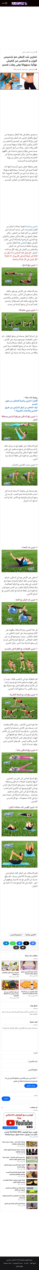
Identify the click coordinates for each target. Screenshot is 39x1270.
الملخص (23, 243)
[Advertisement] (19, 28)
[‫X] (26, 943)
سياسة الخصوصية (18, 1263)
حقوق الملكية (19, 1266)
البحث (35, 1095)
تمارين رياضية (31, 226)
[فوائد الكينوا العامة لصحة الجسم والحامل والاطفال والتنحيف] (31, 1174)
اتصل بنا (26, 1263)
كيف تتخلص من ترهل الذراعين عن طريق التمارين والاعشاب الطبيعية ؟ (21, 409)
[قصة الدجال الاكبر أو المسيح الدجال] (31, 1206)
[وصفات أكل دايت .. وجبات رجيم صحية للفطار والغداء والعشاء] (31, 1144)
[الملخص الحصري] (20, 3)
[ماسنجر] (19, 943)
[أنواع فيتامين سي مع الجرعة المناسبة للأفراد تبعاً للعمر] (28, 985)
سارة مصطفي (32, 69)
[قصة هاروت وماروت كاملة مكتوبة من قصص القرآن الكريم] (31, 1182)
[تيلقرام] (6, 943)
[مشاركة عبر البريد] (23, 947)
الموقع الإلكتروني (32, 1070)
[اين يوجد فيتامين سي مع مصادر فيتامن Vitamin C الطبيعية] (10, 985)
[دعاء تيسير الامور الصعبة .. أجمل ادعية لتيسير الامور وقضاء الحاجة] (31, 1159)
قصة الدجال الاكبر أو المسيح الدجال (14, 1203)
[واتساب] (13, 943)
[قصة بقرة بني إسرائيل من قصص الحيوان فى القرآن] (31, 1190)
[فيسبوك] (33, 943)
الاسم (35, 1053)
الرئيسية (33, 52)
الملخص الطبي (26, 52)
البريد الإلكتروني (32, 1061)
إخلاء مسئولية (7, 1263)
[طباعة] (16, 947)
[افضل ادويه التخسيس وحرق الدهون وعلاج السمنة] (28, 965)
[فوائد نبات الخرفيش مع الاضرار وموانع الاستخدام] (31, 1198)
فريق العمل (33, 1263)
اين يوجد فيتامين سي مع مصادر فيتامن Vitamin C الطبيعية (11, 994)
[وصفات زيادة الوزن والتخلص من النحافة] (10, 966)
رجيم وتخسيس (15, 934)
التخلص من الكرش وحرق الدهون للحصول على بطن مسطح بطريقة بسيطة (19, 1013)
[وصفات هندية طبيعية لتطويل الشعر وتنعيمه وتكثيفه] (31, 1152)
